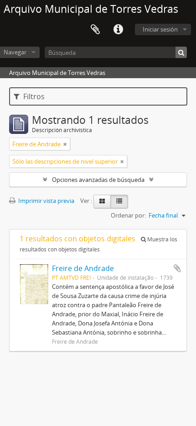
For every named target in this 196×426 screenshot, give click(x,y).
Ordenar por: (128, 215)
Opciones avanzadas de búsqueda (98, 180)
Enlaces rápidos (118, 29)
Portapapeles (95, 29)
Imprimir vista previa (45, 201)
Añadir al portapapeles (177, 268)
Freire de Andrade (83, 268)
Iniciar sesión (160, 29)
